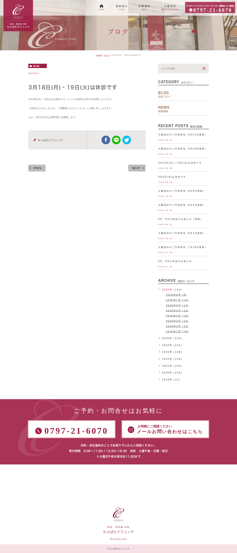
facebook (105, 140)
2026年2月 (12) (177, 326)
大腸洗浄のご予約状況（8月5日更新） (182, 191)
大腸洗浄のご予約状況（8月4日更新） (182, 205)
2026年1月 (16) (177, 331)
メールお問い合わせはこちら (170, 429)
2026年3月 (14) (177, 320)
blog (36, 66)
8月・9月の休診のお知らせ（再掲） (180, 219)
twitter (126, 140)
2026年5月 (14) (177, 310)
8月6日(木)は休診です (172, 177)
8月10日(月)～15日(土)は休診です (180, 162)
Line (116, 140)
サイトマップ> (118, 538)
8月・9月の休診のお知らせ (175, 261)
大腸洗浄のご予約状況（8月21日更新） (183, 134)
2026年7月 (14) (177, 300)
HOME (99, 55)
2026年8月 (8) (176, 294)
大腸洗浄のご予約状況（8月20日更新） (183, 148)
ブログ (106, 55)
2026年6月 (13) (177, 305)
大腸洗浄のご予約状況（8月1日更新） (182, 233)
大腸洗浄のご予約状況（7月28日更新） (183, 247)
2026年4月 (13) (177, 315)
